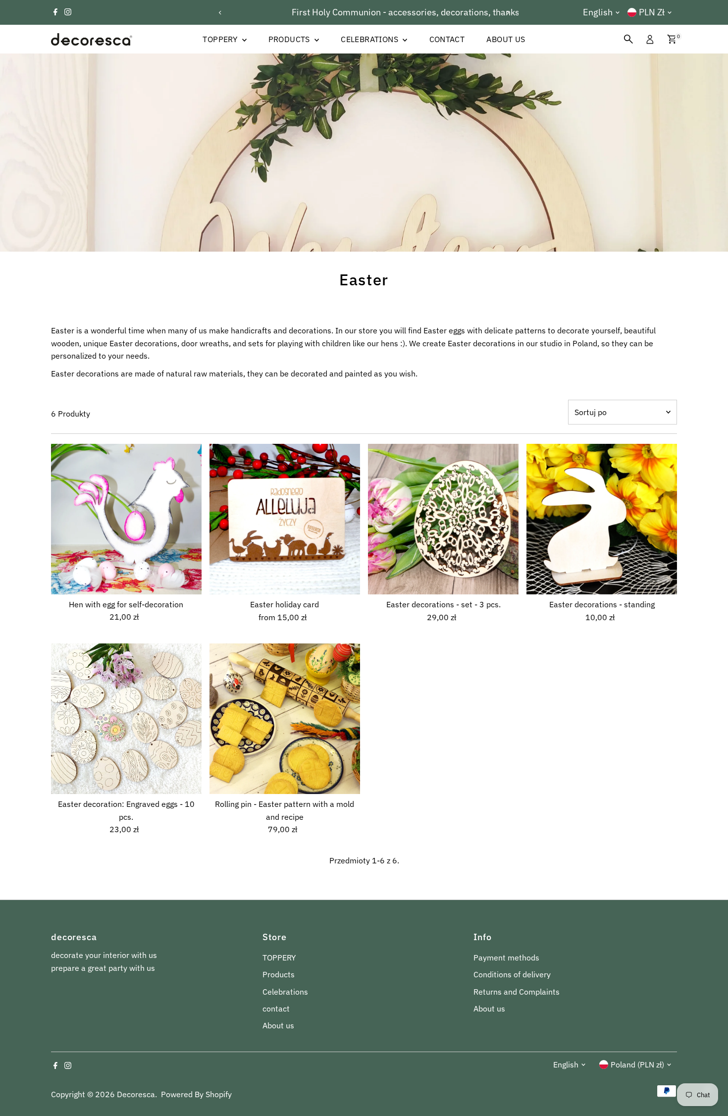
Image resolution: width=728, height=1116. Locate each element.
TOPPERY (221, 39)
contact (447, 39)
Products (290, 39)
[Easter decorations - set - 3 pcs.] (443, 519)
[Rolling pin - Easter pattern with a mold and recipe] (284, 718)
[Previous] (220, 12)
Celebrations (370, 39)
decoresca (136, 1094)
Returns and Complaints (516, 992)
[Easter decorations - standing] (601, 519)
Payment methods (506, 957)
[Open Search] (628, 39)
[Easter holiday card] (284, 519)
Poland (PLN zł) (637, 1064)
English (598, 12)
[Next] (507, 12)
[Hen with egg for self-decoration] (126, 519)
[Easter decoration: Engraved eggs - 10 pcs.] (126, 718)
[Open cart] (672, 39)
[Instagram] (68, 12)
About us (505, 39)
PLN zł (652, 12)
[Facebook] (55, 12)
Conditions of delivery (512, 974)
